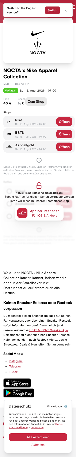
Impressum (37, 427)
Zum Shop (36, 101)
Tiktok (13, 371)
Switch (52, 10)
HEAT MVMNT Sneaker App (48, 330)
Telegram (15, 366)
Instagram (16, 361)
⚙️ (57, 406)
